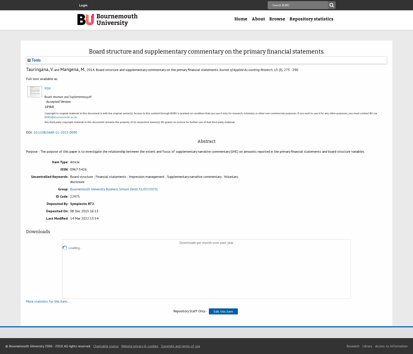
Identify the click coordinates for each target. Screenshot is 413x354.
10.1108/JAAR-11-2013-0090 (55, 132)
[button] (223, 311)
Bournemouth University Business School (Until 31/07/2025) (114, 189)
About (258, 19)
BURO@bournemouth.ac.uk (61, 117)
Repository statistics (311, 19)
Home (240, 19)
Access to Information (391, 346)
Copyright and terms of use (180, 346)
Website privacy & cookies (139, 346)
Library (367, 346)
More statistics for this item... (47, 301)
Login (83, 5)
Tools (36, 60)
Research (353, 346)
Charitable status (106, 346)
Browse (277, 19)
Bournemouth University (107, 20)
